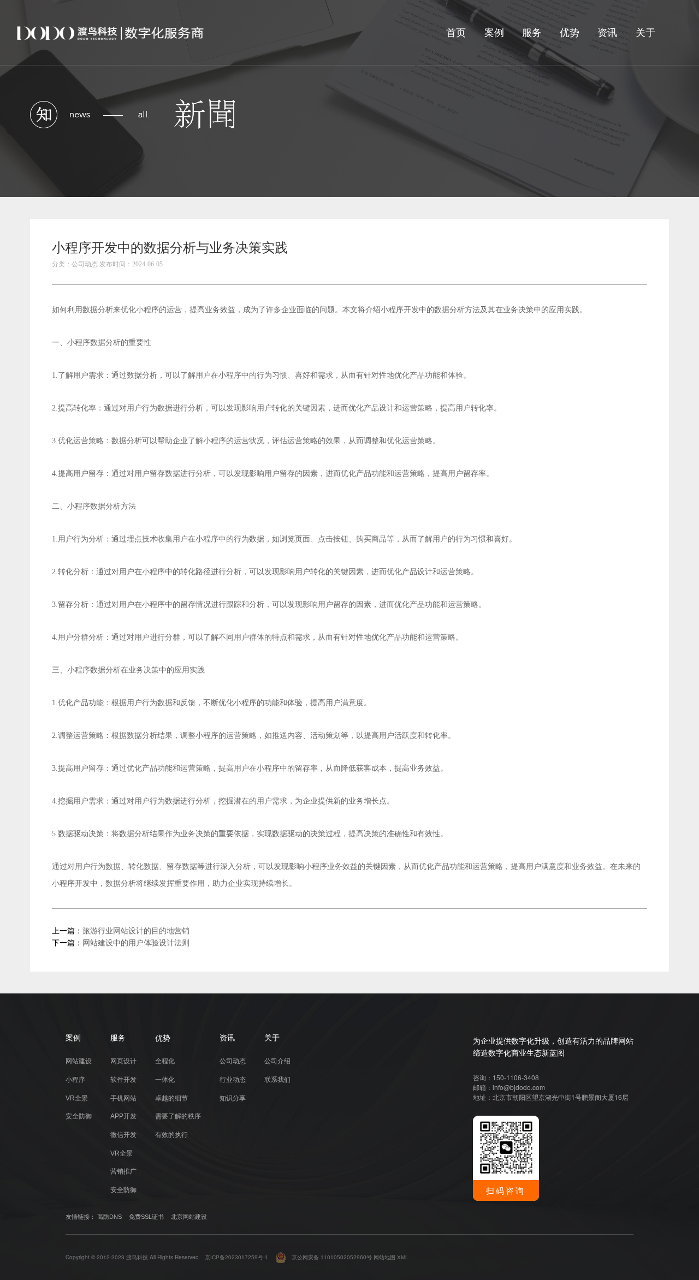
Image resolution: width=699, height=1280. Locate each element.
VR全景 (77, 1098)
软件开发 (123, 1079)
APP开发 (123, 1116)
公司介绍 (277, 1061)
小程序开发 (400, 309)
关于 (645, 32)
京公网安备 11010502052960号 (329, 1257)
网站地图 (384, 1257)
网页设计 (123, 1061)
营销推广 (123, 1171)
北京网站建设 (189, 1216)
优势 (569, 32)
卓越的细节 (171, 1098)
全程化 (165, 1061)
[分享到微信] (590, 251)
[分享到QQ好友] (613, 251)
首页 (456, 32)
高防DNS (109, 1216)
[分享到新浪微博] (636, 251)
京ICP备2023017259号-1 (236, 1257)
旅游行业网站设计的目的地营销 (135, 931)
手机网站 (123, 1098)
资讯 (607, 32)
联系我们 (277, 1079)
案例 (494, 32)
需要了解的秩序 (178, 1116)
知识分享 (233, 1098)
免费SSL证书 (146, 1216)
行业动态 (233, 1079)
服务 (532, 32)
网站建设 (79, 1061)
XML (402, 1257)
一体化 (165, 1079)
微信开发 (123, 1135)
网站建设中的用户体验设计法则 (135, 943)
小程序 (75, 1079)
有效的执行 (171, 1135)
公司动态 (233, 1061)
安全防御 (79, 1116)
